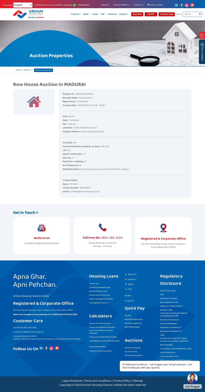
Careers (128, 295)
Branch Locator (156, 5)
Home (18, 70)
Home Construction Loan (99, 295)
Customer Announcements (100, 351)
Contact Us (138, 5)
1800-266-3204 (112, 237)
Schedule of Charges (168, 298)
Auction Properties (132, 347)
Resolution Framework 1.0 (170, 327)
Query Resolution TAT (169, 302)
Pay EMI (128, 315)
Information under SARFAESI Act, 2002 (176, 348)
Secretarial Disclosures (169, 319)
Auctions (123, 14)
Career (95, 14)
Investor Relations (121, 5)
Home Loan (94, 283)
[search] (200, 14)
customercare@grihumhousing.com (41, 243)
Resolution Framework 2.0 (171, 331)
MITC (162, 294)
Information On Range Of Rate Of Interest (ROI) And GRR (173, 314)
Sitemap (138, 381)
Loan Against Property (98, 302)
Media (86, 14)
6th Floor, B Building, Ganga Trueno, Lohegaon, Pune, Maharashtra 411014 (163, 245)
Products (75, 14)
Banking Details (166, 345)
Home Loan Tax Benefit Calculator (103, 337)
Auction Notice (131, 351)
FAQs (162, 335)
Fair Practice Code (167, 290)
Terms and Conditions (134, 355)
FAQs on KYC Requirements (171, 306)
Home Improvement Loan (99, 287)
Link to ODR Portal (167, 352)
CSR (102, 14)
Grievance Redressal (168, 323)
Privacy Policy (122, 381)
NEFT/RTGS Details (132, 327)
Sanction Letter (166, 310)
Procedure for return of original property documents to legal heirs (174, 339)
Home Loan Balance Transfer (101, 299)
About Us (105, 5)
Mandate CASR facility (134, 319)
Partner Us (112, 14)
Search (179, 14)
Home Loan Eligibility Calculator (102, 327)
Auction (27, 70)
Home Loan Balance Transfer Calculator (101, 332)
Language (7, 5)
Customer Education (97, 346)
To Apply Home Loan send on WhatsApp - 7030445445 (61, 5)
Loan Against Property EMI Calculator (104, 340)
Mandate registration (133, 323)
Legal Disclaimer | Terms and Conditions (86, 381)
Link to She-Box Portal (169, 356)
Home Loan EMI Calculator (100, 323)
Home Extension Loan (98, 291)
